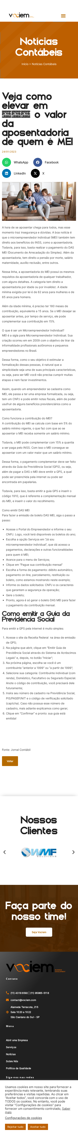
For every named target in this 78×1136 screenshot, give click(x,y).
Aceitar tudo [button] (38, 1126)
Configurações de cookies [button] (23, 1118)
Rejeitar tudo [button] (15, 1126)
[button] (63, 16)
